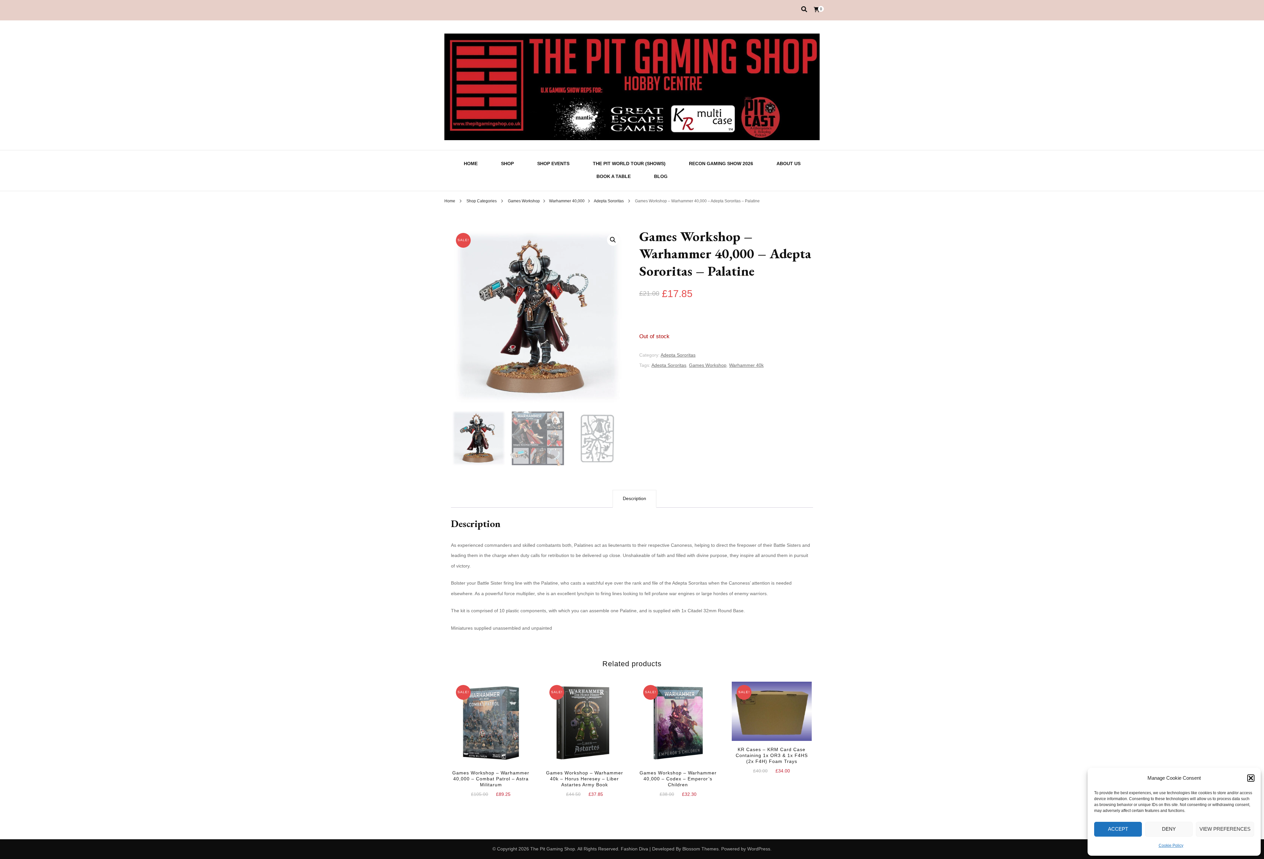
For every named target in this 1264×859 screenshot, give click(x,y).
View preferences (1225, 829)
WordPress (758, 848)
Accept (1118, 829)
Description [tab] (634, 498)
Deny (1169, 829)
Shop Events (553, 163)
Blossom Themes (700, 848)
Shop (507, 163)
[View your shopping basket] (817, 10)
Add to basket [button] (491, 727)
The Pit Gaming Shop (552, 848)
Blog (661, 176)
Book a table (613, 176)
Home (471, 163)
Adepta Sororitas (678, 355)
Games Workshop (707, 365)
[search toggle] (804, 9)
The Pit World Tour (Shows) (629, 163)
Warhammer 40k (746, 365)
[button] (1251, 778)
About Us (789, 163)
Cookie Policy (1171, 845)
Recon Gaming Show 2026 (721, 163)
